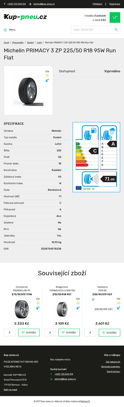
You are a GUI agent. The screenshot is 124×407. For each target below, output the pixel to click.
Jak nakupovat (113, 362)
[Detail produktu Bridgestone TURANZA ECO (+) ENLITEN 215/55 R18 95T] (62, 309)
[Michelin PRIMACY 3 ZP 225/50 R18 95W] (28, 90)
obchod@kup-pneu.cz (44, 4)
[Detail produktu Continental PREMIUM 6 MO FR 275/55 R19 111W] (22, 309)
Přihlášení (97, 4)
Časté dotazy (113, 371)
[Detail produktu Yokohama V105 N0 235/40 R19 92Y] (102, 309)
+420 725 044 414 (16, 4)
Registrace (114, 4)
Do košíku (31, 332)
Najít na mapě (10, 389)
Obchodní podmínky (110, 366)
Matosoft (85, 401)
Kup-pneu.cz (25, 17)
